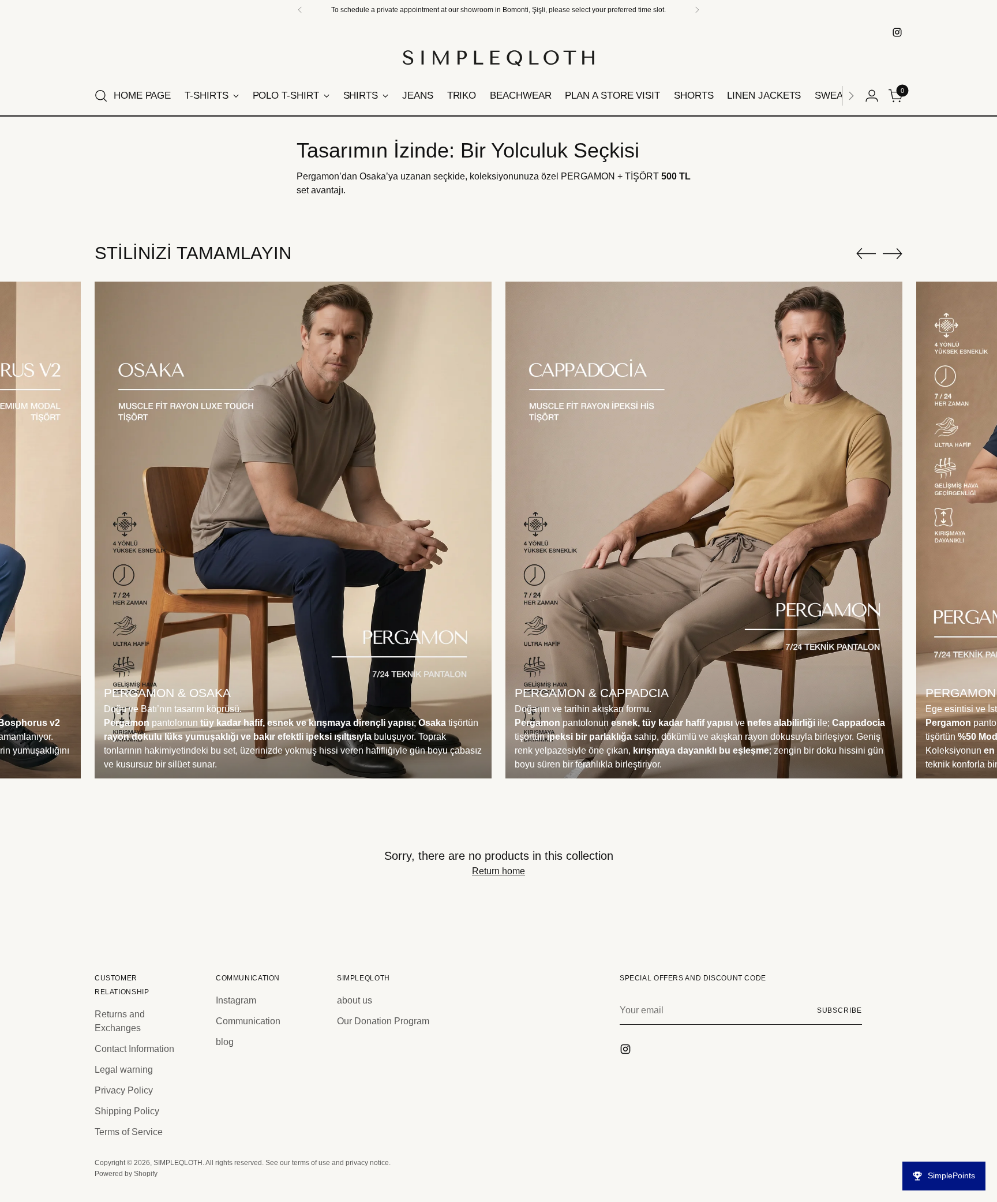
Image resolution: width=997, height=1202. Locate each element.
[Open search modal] (101, 95)
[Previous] (300, 10)
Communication (248, 1021)
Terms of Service (129, 1132)
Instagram (236, 1000)
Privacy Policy (124, 1090)
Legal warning (124, 1069)
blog (225, 1042)
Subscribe (839, 1010)
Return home (498, 871)
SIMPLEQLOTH (178, 1163)
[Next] (851, 95)
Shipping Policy (127, 1111)
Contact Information (134, 1049)
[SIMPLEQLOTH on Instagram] (897, 32)
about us (354, 1000)
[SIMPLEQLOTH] (498, 58)
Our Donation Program (383, 1021)
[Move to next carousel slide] (892, 253)
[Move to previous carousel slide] (866, 254)
